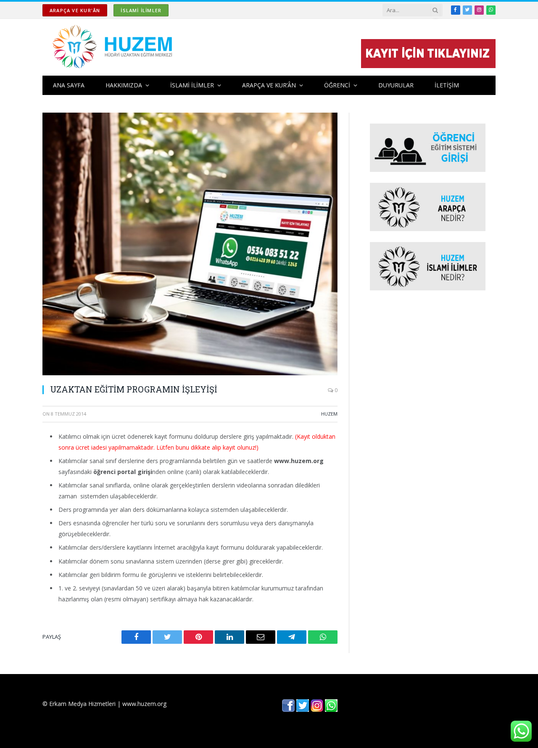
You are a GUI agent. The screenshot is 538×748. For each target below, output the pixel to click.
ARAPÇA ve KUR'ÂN (75, 10)
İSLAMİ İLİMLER (141, 10)
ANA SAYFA (68, 85)
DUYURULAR (396, 85)
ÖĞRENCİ (337, 85)
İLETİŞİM (447, 85)
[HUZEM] (114, 47)
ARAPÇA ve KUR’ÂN (269, 85)
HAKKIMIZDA (123, 85)
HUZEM (329, 414)
